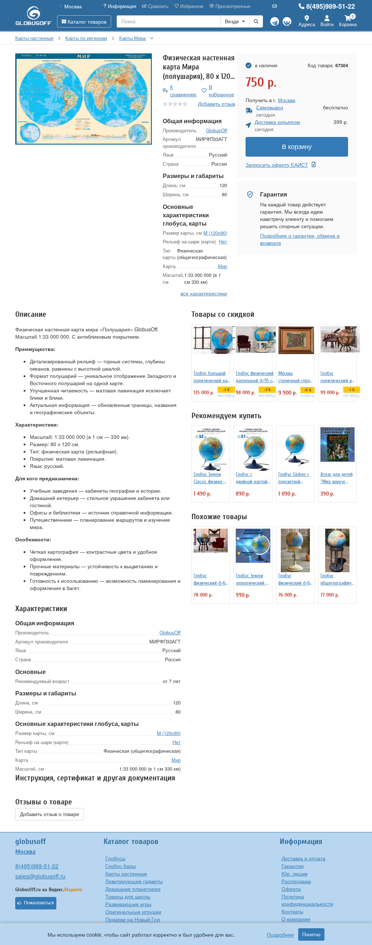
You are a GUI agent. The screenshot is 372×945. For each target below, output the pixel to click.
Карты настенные (126, 873)
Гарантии (293, 865)
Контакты (292, 911)
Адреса (307, 24)
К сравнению (183, 90)
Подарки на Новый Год (132, 919)
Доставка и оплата (304, 858)
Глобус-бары (120, 865)
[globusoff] (33, 15)
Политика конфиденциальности (307, 900)
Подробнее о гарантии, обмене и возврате (300, 239)
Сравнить (157, 6)
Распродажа (296, 881)
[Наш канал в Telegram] (274, 21)
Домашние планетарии (133, 888)
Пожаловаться (39, 902)
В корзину (297, 146)
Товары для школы (127, 896)
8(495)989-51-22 (330, 6)
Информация (121, 6)
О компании (296, 918)
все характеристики (204, 293)
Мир (222, 266)
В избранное (221, 90)
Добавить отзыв (216, 103)
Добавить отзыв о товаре (49, 814)
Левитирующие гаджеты (134, 881)
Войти (326, 24)
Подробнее (280, 934)
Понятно (311, 934)
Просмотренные (232, 6)
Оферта (291, 888)
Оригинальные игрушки (133, 911)
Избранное (191, 6)
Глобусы (115, 858)
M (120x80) (215, 232)
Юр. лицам (295, 873)
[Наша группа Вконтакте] (287, 21)
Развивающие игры (128, 904)
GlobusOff (216, 130)
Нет (223, 241)
